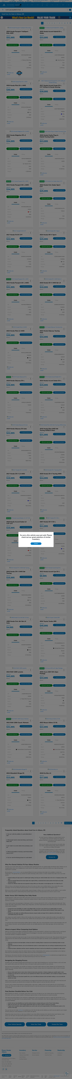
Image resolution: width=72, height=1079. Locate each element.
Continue (36, 543)
